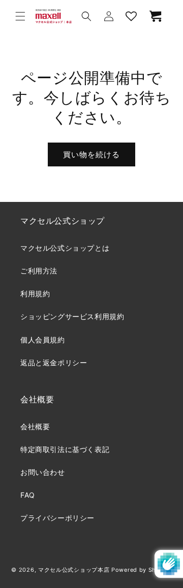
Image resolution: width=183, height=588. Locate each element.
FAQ (27, 495)
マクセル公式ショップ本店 (73, 569)
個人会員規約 (42, 339)
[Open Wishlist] (131, 16)
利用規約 (35, 293)
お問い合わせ (42, 472)
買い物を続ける (91, 154)
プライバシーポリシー (57, 517)
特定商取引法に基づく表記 (64, 449)
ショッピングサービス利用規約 (72, 316)
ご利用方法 (38, 270)
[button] (20, 16)
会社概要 (35, 426)
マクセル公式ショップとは (64, 248)
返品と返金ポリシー (53, 362)
